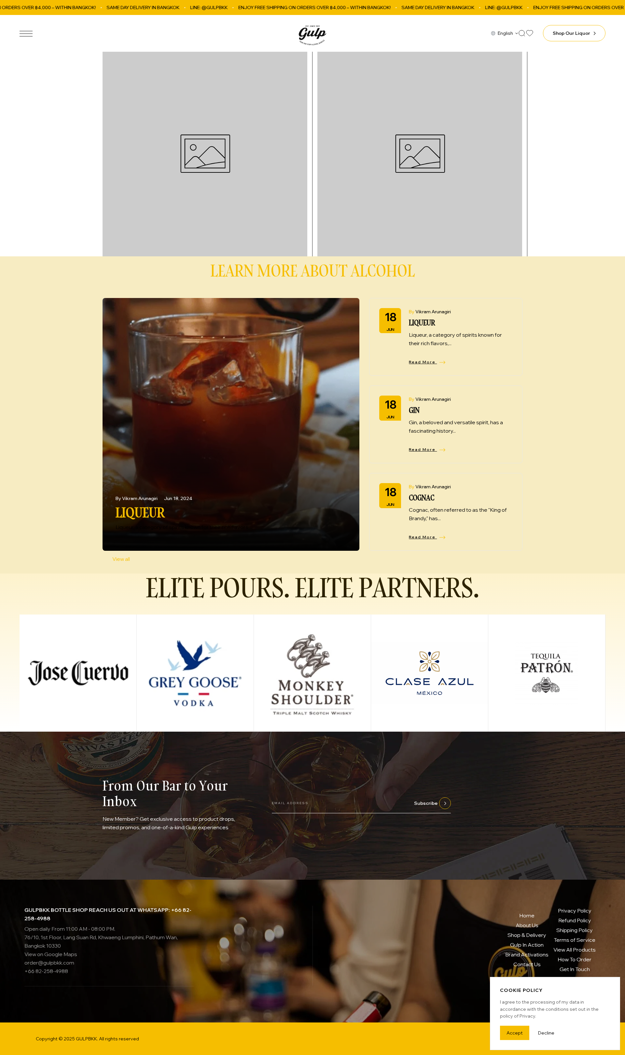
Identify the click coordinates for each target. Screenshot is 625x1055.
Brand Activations (527, 954)
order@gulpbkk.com (49, 962)
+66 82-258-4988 (46, 971)
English (505, 33)
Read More (423, 361)
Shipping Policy (574, 930)
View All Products (574, 949)
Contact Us (527, 964)
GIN (414, 410)
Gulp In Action (527, 944)
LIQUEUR (140, 512)
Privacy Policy (574, 910)
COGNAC (421, 498)
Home (527, 915)
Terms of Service (574, 940)
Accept (515, 1033)
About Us (527, 925)
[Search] (522, 33)
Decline (546, 1033)
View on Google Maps (50, 954)
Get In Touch (575, 969)
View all (121, 559)
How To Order (574, 959)
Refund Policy (574, 920)
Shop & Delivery (526, 935)
